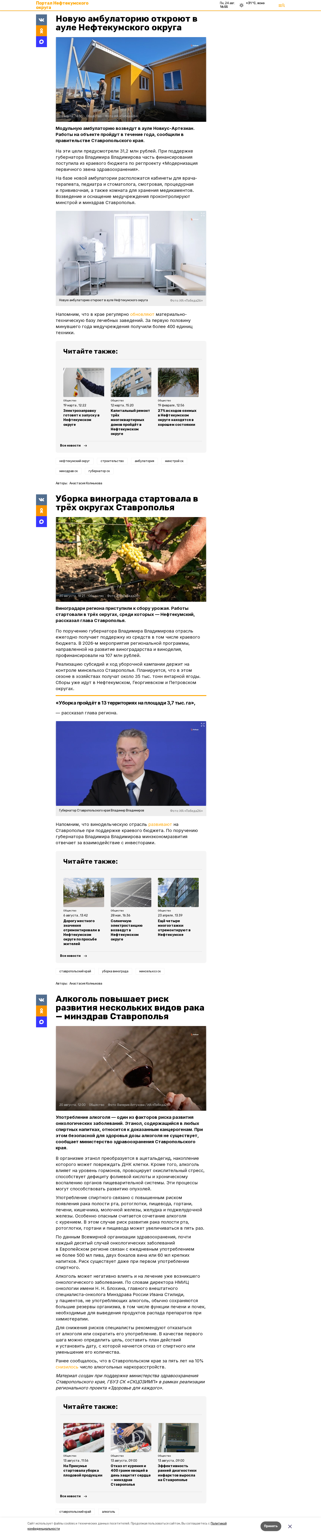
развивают (160, 824)
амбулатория (144, 461)
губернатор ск (99, 471)
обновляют (142, 314)
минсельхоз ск (150, 971)
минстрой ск (174, 461)
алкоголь (108, 1512)
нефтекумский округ (74, 461)
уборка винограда (115, 971)
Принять (271, 1526)
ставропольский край (75, 971)
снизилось (67, 1367)
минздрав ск (68, 471)
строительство (112, 461)
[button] (131, 79)
